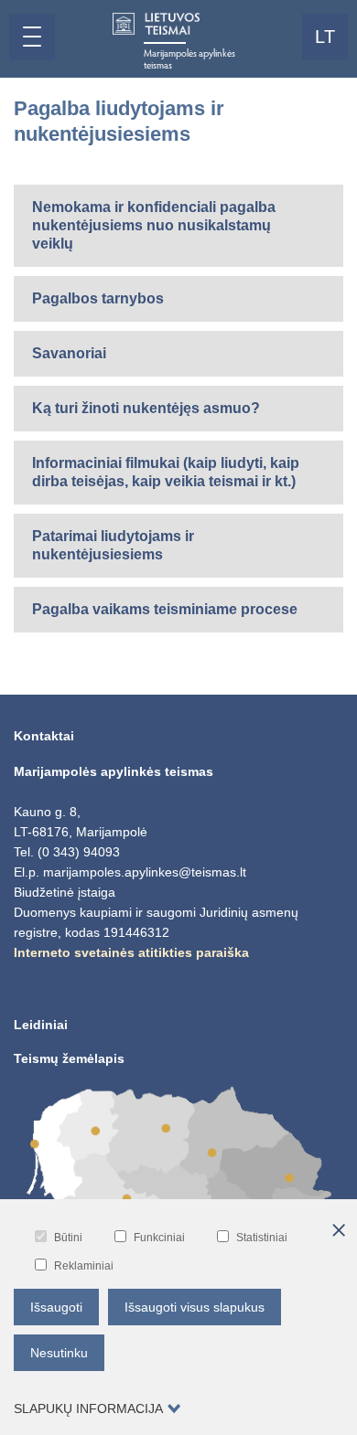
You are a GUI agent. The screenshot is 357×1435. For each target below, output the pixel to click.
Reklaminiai (84, 1266)
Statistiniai (261, 1237)
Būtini (68, 1237)
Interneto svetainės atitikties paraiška (131, 952)
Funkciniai (159, 1237)
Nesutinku (59, 1352)
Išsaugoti (56, 1307)
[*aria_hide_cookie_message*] (338, 1231)
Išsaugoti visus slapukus (194, 1307)
